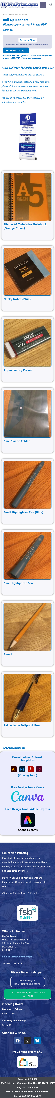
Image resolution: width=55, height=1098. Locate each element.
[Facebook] (17, 1040)
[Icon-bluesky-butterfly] (37, 1040)
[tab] (27, 748)
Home (5, 14)
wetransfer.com (21, 86)
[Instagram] (27, 1040)
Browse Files (27, 40)
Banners (12, 14)
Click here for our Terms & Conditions (21, 893)
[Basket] (51, 4)
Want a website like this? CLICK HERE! (27, 1091)
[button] (42, 5)
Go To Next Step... (16, 50)
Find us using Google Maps (17, 956)
